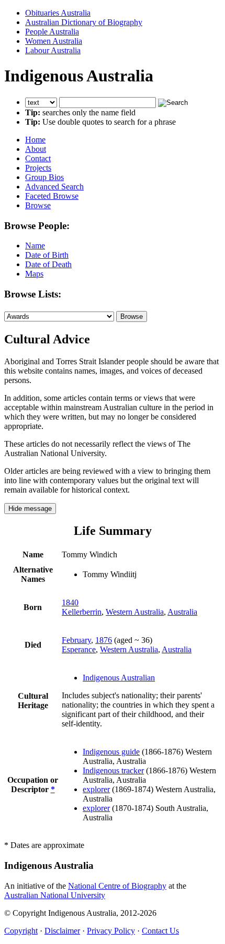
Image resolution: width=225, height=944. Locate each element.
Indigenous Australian (119, 677)
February (76, 640)
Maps (34, 273)
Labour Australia (53, 50)
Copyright (21, 930)
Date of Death (48, 264)
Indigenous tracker (113, 770)
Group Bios (44, 177)
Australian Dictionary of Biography (83, 22)
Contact (38, 158)
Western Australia (135, 611)
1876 (103, 640)
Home (35, 139)
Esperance (79, 649)
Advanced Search (54, 186)
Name (35, 245)
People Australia (52, 31)
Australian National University (54, 895)
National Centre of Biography (117, 885)
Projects (38, 167)
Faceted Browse (51, 196)
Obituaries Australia (58, 12)
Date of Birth (47, 254)
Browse (38, 205)
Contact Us (160, 930)
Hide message (30, 508)
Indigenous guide (111, 751)
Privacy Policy (111, 930)
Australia (182, 611)
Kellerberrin (82, 611)
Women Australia (53, 41)
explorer (96, 789)
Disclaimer (62, 930)
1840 (70, 602)
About (35, 149)
